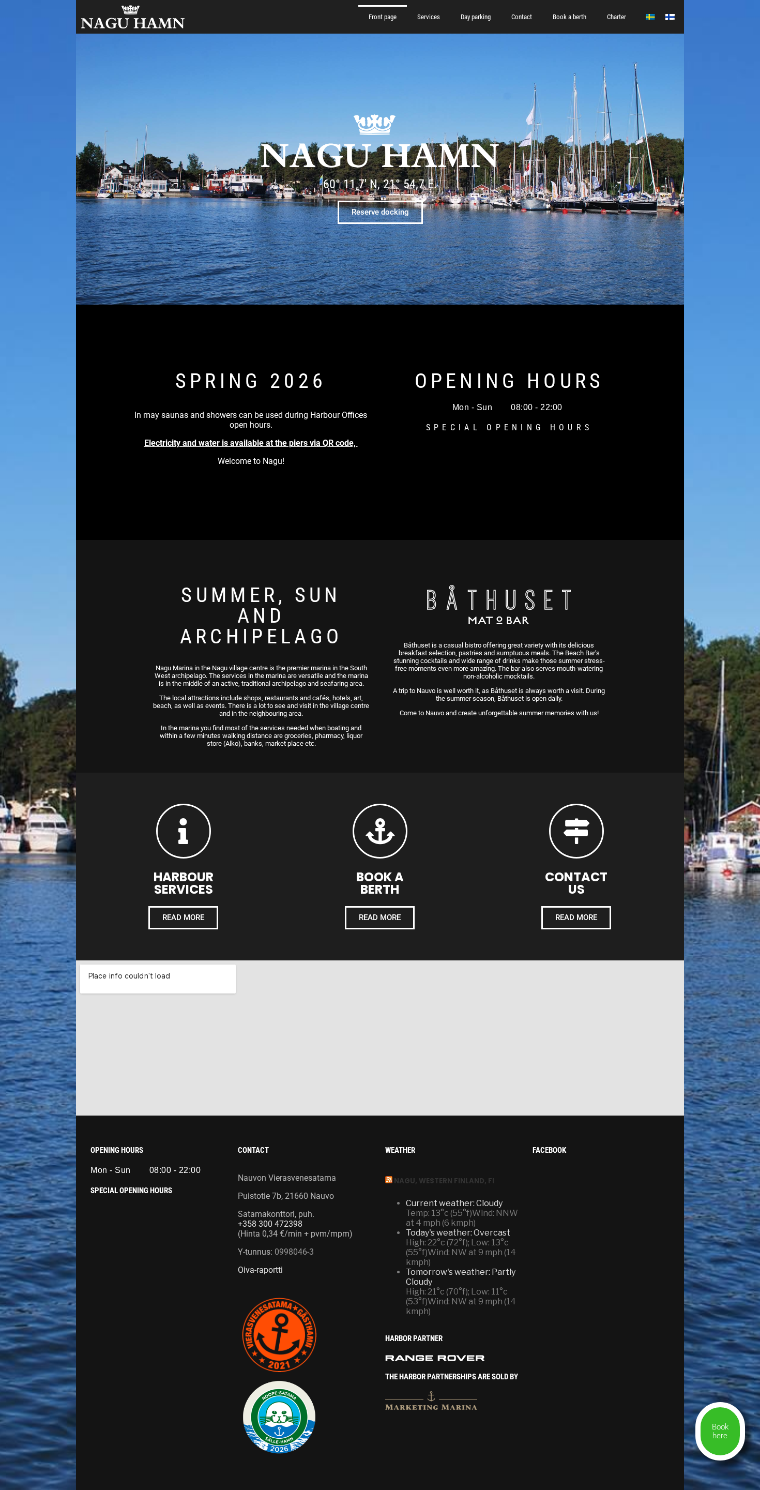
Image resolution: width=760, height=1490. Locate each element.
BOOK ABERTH (380, 883)
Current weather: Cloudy (454, 1203)
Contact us (576, 883)
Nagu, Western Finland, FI (444, 1181)
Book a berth (569, 17)
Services (428, 17)
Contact (521, 17)
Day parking (476, 17)
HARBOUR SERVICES (184, 883)
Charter (616, 17)
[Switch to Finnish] (670, 17)
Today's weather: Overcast (458, 1233)
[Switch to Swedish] (650, 17)
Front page (383, 17)
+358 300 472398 (270, 1224)
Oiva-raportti (261, 1270)
